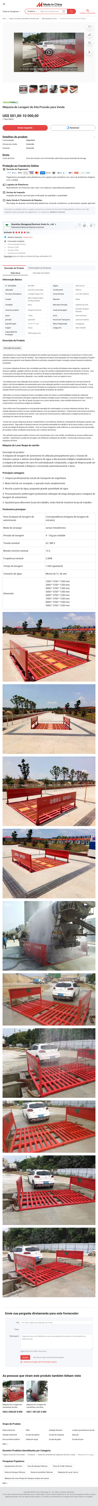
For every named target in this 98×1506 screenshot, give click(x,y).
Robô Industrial (9, 1430)
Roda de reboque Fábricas (15, 1472)
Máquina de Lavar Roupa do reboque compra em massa (27, 1478)
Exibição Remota (55, 1430)
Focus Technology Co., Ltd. (45, 1492)
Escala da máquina (56, 1434)
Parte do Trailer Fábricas (62, 1466)
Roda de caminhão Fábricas (42, 1472)
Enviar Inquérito (25, 128)
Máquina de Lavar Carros (68, 1472)
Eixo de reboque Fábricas (37, 1466)
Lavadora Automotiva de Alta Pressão (73, 18)
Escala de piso (77, 1439)
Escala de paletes (32, 1434)
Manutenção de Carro (49, 18)
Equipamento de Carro (13, 1466)
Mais (5, 1483)
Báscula (75, 1434)
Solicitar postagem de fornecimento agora (38, 1362)
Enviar (25, 1357)
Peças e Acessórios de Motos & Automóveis (24, 18)
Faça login (8, 256)
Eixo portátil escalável (11, 1439)
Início (4, 18)
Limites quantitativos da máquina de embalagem (83, 1430)
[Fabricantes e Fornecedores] (49, 4)
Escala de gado (55, 1439)
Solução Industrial (10, 1434)
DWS (27, 1430)
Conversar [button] (74, 128)
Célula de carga (32, 1439)
